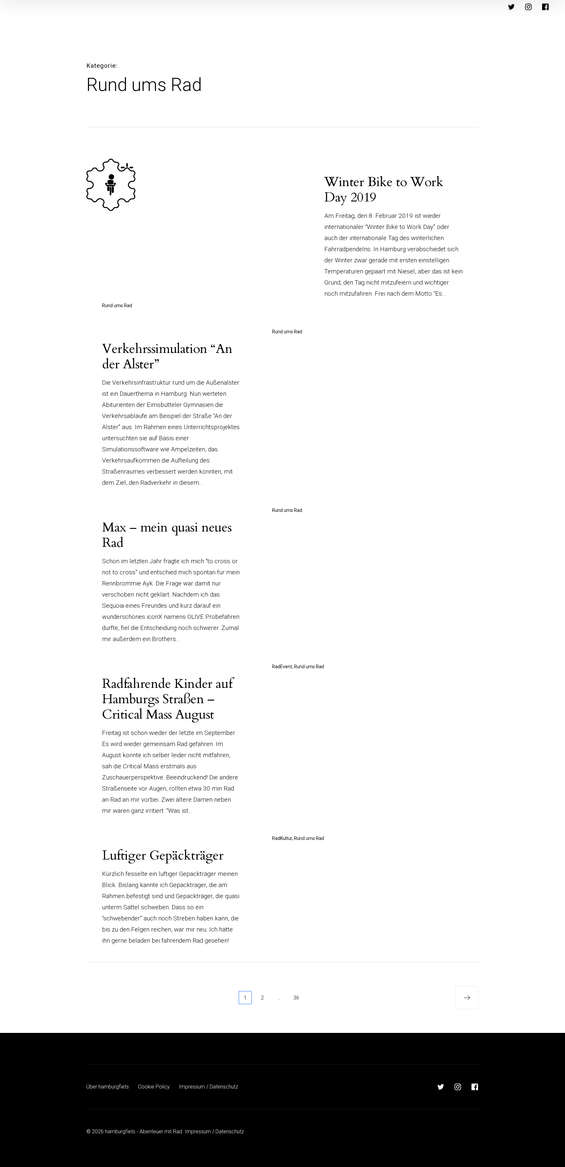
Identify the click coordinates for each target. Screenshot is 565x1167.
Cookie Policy (154, 1087)
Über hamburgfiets (107, 1087)
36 (296, 998)
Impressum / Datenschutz (208, 1087)
